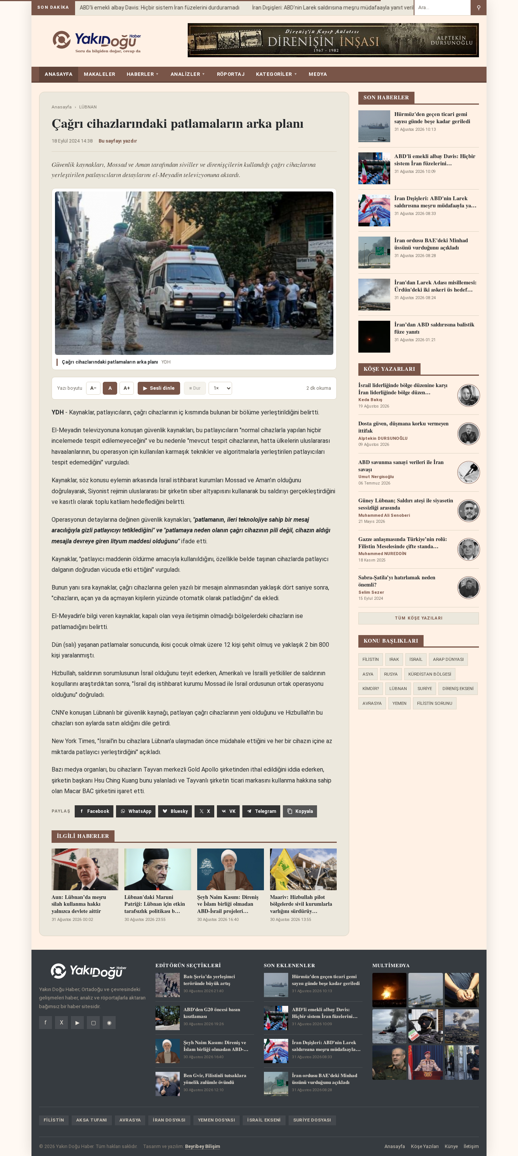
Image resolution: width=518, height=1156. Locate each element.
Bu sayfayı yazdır (118, 141)
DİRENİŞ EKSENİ (458, 688)
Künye (451, 1146)
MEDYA (318, 74)
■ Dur (195, 388)
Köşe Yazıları (425, 1146)
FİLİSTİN (371, 659)
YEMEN (399, 703)
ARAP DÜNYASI (448, 659)
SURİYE (425, 688)
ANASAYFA (58, 74)
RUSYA (391, 674)
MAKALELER (99, 74)
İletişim (471, 1146)
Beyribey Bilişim (202, 1146)
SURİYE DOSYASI (312, 1120)
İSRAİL (416, 659)
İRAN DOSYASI (169, 1120)
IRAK (394, 659)
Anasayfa (62, 107)
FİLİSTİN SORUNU (434, 703)
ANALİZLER (188, 74)
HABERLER (143, 74)
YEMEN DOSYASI (216, 1120)
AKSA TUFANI (91, 1120)
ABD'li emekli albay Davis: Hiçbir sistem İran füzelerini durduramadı (149, 8)
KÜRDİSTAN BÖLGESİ (429, 674)
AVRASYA (372, 703)
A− (93, 388)
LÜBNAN (88, 107)
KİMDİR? (371, 688)
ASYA (368, 674)
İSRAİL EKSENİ (264, 1120)
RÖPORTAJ (231, 74)
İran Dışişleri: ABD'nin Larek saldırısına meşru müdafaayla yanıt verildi (324, 8)
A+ (127, 388)
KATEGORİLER (276, 74)
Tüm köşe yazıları (419, 618)
